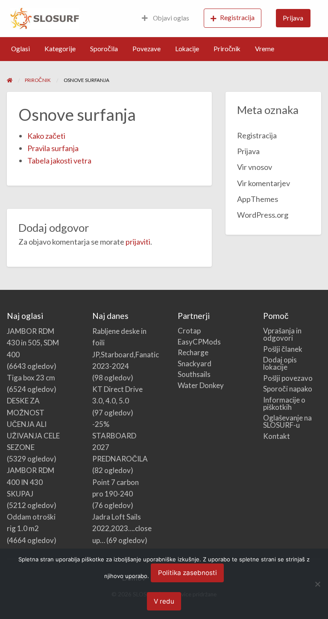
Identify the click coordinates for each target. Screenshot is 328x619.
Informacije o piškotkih (284, 403)
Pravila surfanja (53, 148)
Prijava (293, 18)
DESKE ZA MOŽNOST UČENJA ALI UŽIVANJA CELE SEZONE (33, 424)
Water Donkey (201, 385)
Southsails (194, 374)
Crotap (189, 330)
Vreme (264, 49)
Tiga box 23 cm (31, 377)
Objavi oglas (170, 18)
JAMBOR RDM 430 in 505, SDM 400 (33, 343)
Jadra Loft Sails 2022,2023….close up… (122, 528)
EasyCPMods (199, 341)
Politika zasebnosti (187, 573)
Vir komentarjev (263, 183)
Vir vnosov (254, 167)
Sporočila (104, 49)
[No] (317, 584)
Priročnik (227, 49)
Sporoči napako (287, 388)
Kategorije (60, 49)
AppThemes (257, 199)
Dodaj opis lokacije (280, 363)
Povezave (146, 49)
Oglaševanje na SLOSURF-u (287, 421)
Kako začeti (46, 135)
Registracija (237, 17)
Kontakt (276, 436)
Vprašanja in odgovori (282, 334)
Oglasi (20, 49)
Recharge (193, 352)
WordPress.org (262, 214)
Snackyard (194, 363)
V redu (164, 601)
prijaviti (138, 241)
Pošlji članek (282, 349)
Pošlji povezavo (288, 378)
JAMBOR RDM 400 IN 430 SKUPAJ (30, 482)
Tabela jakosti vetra (59, 160)
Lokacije (187, 49)
